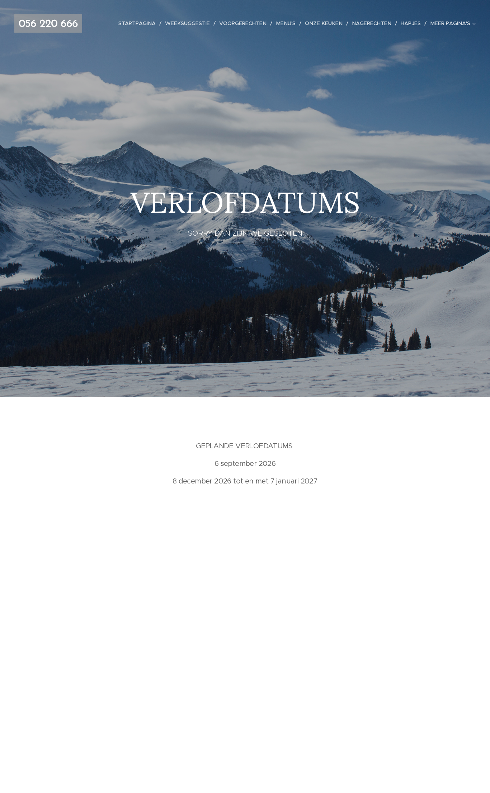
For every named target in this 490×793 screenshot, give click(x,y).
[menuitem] (139, 23)
